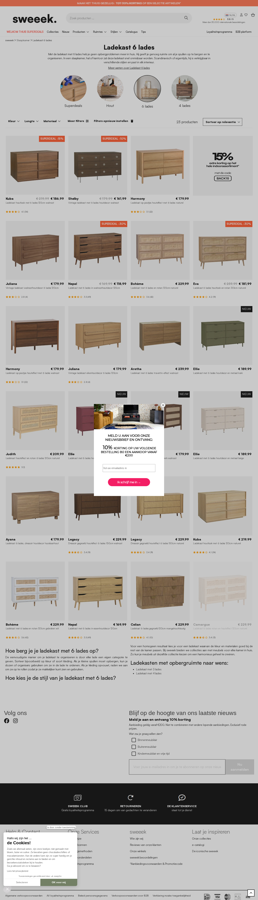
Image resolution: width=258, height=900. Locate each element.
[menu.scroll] (250, 892)
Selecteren (22, 882)
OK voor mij (59, 882)
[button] (7, 889)
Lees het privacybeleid (17, 871)
